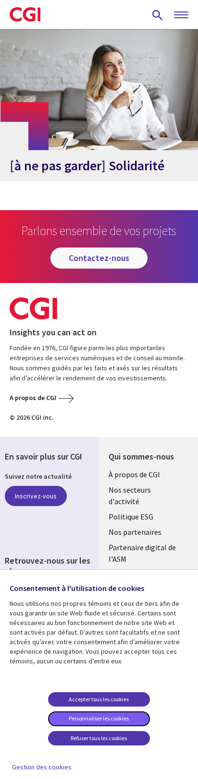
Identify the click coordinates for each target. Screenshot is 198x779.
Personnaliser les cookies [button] (99, 718)
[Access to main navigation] (181, 15)
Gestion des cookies (42, 767)
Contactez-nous (99, 257)
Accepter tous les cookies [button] (99, 699)
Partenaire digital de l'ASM (142, 553)
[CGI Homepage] (25, 14)
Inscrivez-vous (36, 496)
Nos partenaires (135, 532)
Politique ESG (131, 516)
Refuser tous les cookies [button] (99, 738)
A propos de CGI (33, 397)
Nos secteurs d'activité (130, 495)
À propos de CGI (134, 474)
